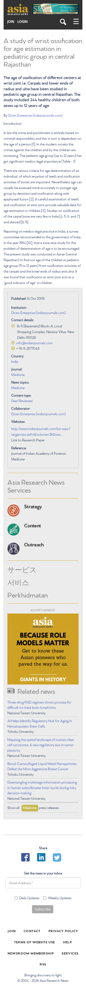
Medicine (18, 374)
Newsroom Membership (31, 953)
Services (70, 953)
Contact (32, 931)
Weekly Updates (60, 898)
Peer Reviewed (21, 401)
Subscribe (43, 909)
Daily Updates (29, 898)
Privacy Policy (63, 931)
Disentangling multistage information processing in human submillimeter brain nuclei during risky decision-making (42, 787)
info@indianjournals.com (34, 343)
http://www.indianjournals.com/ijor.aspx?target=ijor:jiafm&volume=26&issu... (40, 431)
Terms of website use (34, 942)
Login (22, 21)
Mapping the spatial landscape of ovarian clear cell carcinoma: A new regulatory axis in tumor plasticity (40, 744)
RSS (43, 964)
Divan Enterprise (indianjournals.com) (35, 115)
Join (10, 21)
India (14, 361)
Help (67, 942)
